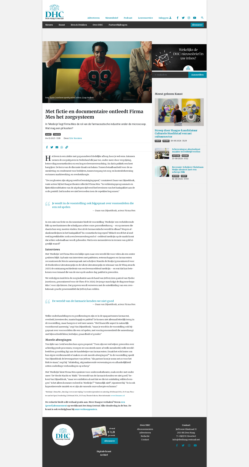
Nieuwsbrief (111, 18)
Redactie (145, 436)
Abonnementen (145, 429)
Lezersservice (145, 18)
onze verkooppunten (86, 409)
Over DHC (98, 25)
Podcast (128, 18)
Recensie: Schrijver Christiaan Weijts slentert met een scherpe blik (187, 169)
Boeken (176, 176)
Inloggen (164, 18)
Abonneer (197, 25)
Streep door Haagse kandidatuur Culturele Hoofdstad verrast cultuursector (176, 133)
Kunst (62, 25)
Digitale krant (104, 451)
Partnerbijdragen (118, 25)
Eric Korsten (75, 138)
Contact (145, 439)
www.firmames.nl (118, 396)
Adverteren (93, 18)
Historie (176, 156)
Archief (104, 455)
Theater (57, 134)
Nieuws (49, 25)
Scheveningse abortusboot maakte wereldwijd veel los (186, 150)
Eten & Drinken (79, 25)
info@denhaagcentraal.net (186, 439)
